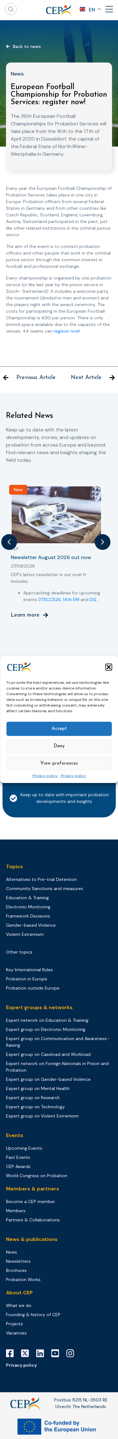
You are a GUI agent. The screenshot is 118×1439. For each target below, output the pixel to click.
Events (14, 1135)
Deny (59, 746)
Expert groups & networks (39, 1007)
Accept (59, 728)
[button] (108, 667)
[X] (27, 1353)
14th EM (71, 599)
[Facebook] (12, 1353)
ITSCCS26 (50, 599)
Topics (14, 866)
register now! (66, 331)
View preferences (59, 763)
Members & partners (32, 1188)
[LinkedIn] (42, 1353)
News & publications (32, 1239)
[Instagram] (72, 1353)
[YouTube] (57, 1353)
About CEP (19, 1292)
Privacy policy (45, 776)
